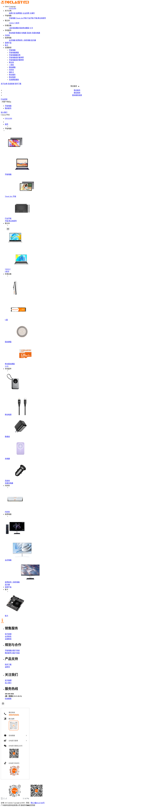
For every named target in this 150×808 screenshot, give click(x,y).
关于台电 (4, 84)
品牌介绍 (12, 13)
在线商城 (11, 84)
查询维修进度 (77, 95)
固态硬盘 (15, 28)
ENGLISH (12, 8)
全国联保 (8, 639)
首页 (6, 124)
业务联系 (8, 636)
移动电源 (12, 33)
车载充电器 (36, 33)
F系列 (17, 23)
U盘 (10, 28)
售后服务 (77, 90)
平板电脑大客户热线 (12, 650)
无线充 (29, 33)
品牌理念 (19, 13)
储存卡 (11, 72)
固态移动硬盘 (24, 28)
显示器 (33, 40)
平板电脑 (12, 18)
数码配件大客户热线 (12, 653)
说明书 (7, 667)
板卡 (6, 45)
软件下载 (18, 84)
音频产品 (8, 43)
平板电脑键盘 (14, 52)
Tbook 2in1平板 (21, 18)
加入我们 (4, 112)
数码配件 (8, 108)
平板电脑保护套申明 (16, 57)
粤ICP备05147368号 (38, 803)
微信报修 (77, 93)
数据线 (18, 33)
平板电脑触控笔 (14, 55)
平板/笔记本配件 (40, 18)
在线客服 (8, 698)
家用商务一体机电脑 (23, 40)
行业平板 (30, 18)
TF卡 (31, 28)
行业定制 (4, 99)
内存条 (7, 35)
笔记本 (11, 62)
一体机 (11, 65)
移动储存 (12, 75)
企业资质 (26, 13)
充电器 (23, 33)
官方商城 (8, 634)
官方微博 (8, 680)
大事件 (32, 13)
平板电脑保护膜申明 (16, 60)
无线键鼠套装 (14, 79)
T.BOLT (12, 23)
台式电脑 (12, 40)
